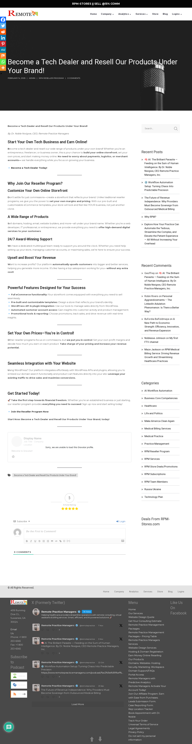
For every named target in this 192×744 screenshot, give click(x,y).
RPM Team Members (156, 481)
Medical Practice (153, 436)
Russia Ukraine (152, 489)
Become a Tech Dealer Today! (29, 167)
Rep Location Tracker (140, 709)
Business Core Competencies (161, 398)
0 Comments (73, 78)
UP (91, 739)
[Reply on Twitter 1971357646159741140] (43, 697)
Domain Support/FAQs (141, 670)
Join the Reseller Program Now (30, 411)
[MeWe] (3, 50)
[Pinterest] (3, 44)
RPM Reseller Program (51, 78)
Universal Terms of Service (143, 724)
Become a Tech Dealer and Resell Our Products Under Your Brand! (45, 475)
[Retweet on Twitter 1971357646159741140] (49, 697)
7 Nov (100, 625)
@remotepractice (87, 625)
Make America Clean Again (159, 421)
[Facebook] (3, 20)
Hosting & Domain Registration (145, 651)
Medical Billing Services (157, 428)
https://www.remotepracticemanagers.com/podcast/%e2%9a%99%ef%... (82, 672)
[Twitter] (3, 26)
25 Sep (101, 686)
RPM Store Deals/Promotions (161, 466)
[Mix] (3, 56)
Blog (165, 14)
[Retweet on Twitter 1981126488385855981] (49, 677)
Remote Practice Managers (57, 625)
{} (64, 541)
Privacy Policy (136, 732)
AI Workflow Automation (158, 390)
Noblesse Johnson (154, 338)
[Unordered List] (48, 541)
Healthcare (150, 405)
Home (93, 14)
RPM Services (152, 458)
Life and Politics (153, 413)
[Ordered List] (44, 541)
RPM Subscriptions (155, 474)
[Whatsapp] (3, 62)
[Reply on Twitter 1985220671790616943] (43, 653)
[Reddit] (3, 32)
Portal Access (136, 674)
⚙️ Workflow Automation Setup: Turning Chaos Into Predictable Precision (158, 186)
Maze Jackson (152, 349)
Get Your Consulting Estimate (145, 621)
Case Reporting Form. (140, 705)
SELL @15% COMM (107, 3)
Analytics (123, 14)
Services (141, 14)
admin (32, 78)
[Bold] (27, 541)
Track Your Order (138, 720)
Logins (176, 14)
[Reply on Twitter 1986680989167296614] (43, 630)
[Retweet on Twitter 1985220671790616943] (49, 653)
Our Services (135, 613)
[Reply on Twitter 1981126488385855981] (43, 677)
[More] (3, 68)
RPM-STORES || (83, 3)
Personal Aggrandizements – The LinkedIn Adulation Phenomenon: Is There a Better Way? (161, 304)
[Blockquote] (52, 541)
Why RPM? (150, 216)
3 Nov (100, 639)
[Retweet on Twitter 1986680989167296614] (49, 630)
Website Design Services (142, 647)
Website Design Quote (141, 617)
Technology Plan (153, 496)
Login (122, 521)
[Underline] (35, 541)
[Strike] (39, 541)
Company (106, 14)
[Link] (60, 541)
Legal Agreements (139, 728)
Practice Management (156, 443)
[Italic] (31, 541)
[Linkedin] (3, 38)
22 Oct (101, 662)
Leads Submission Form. (142, 701)
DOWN (100, 739)
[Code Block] (56, 541)
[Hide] (1, 73)
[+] (68, 541)
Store (155, 14)
